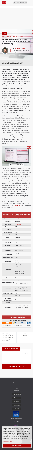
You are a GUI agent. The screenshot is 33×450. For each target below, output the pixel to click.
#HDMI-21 (21, 36)
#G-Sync (26, 36)
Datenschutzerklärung (8, 441)
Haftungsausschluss (16, 385)
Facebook (18, 394)
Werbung (16, 390)
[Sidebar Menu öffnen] (29, 2)
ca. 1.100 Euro (18, 219)
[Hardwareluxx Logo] (4, 2)
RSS (18, 408)
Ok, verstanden (17, 446)
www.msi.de (18, 224)
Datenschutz (16, 383)
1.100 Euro (18, 205)
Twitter (18, 401)
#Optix (7, 36)
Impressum (16, 381)
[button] (30, 147)
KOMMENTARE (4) (18, 367)
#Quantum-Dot (13, 36)
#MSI (3, 36)
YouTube (18, 398)
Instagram (18, 405)
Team (16, 388)
